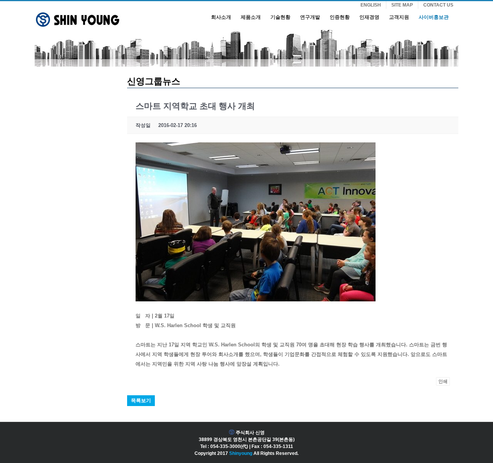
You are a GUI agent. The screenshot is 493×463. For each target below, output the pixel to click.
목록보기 (141, 400)
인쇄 (443, 381)
